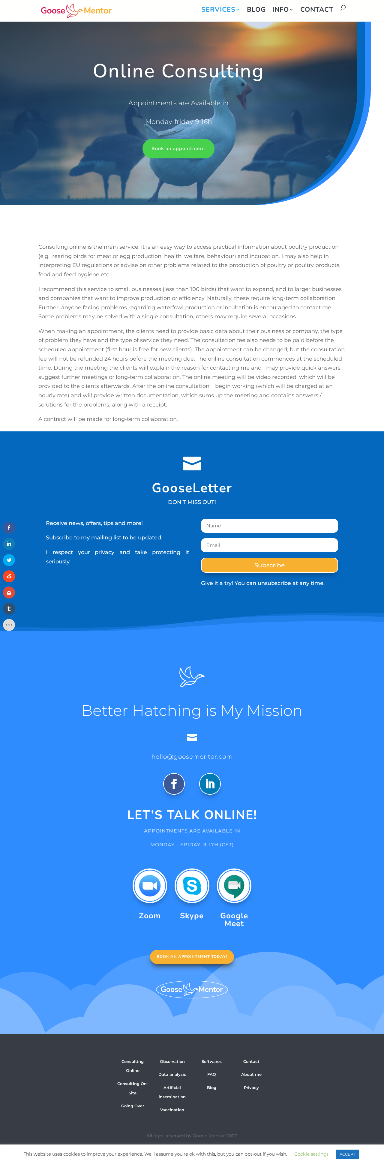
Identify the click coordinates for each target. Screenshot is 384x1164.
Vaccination (172, 1109)
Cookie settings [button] (311, 1154)
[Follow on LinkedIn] (210, 784)
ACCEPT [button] (347, 1154)
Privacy (251, 1087)
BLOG (256, 11)
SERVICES (218, 11)
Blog (211, 1087)
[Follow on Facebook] (174, 784)
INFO (280, 11)
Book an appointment (179, 148)
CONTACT (317, 11)
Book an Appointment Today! (192, 956)
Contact (251, 1061)
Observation (172, 1061)
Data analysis (172, 1074)
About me (251, 1074)
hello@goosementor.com (192, 756)
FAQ (211, 1074)
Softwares (212, 1061)
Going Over (132, 1105)
